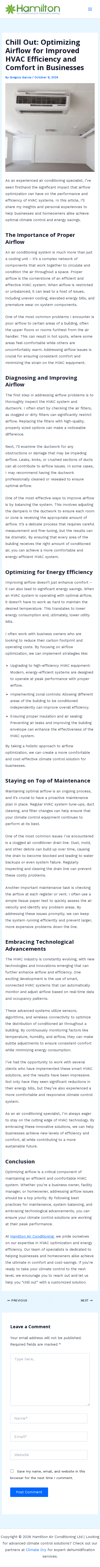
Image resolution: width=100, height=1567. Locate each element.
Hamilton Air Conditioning (32, 1236)
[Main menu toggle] (90, 9)
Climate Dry (36, 1550)
